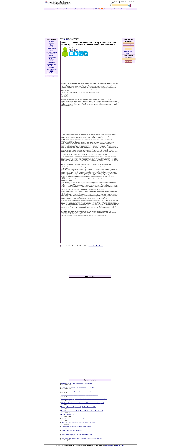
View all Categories (51, 76)
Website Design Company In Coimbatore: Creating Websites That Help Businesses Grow (84, 399)
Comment (71, 50)
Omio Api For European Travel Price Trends (73, 418)
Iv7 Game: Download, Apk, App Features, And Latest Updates (76, 383)
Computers (51, 67)
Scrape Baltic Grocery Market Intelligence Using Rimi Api (76, 426)
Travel (51, 50)
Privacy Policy (109, 445)
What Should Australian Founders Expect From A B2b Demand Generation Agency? (82, 403)
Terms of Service (119, 445)
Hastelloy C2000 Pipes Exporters (69, 415)
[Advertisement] (90, 23)
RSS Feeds (96, 8)
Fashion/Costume (51, 73)
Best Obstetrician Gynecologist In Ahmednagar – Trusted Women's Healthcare (82, 438)
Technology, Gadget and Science (51, 53)
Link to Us (123, 8)
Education (51, 46)
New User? (128, 53)
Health (51, 45)
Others (51, 60)
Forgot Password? (128, 51)
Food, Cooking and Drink (51, 70)
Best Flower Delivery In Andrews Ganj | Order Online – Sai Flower (78, 422)
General (51, 43)
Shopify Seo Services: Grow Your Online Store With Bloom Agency (78, 387)
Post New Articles (116, 8)
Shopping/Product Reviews (51, 58)
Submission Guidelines (87, 8)
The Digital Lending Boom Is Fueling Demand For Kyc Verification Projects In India (82, 411)
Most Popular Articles (69, 8)
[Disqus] (90, 303)
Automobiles (51, 62)
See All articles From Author (96, 246)
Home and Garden (51, 48)
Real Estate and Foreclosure (51, 65)
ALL (61, 39)
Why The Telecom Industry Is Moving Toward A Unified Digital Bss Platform (80, 391)
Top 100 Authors (59, 8)
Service (51, 55)
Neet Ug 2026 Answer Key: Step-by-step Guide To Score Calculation (78, 407)
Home (115, 1)
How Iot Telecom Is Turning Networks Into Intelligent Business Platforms (79, 395)
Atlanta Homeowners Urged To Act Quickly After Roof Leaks (77, 434)
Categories (78, 8)
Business (66, 39)
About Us (123, 1)
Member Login (107, 8)
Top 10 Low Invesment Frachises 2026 (72, 430)
